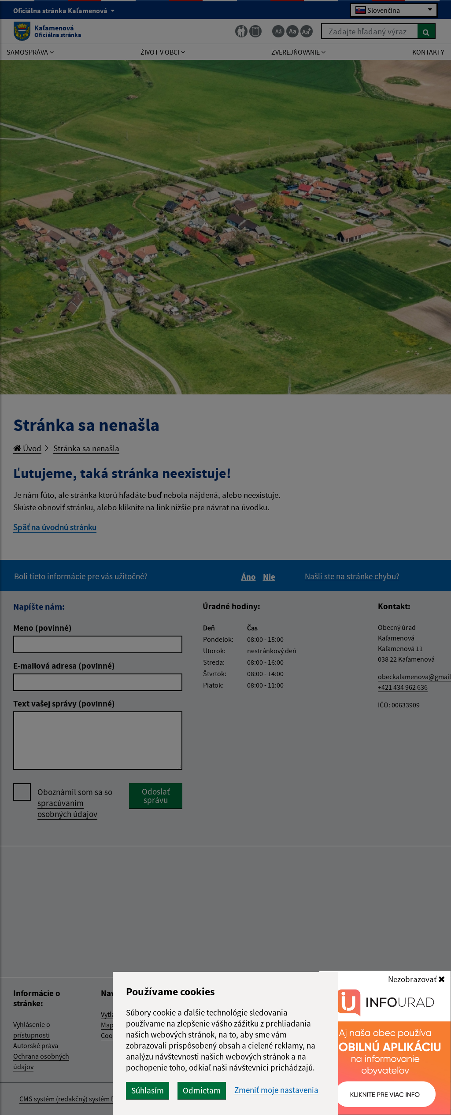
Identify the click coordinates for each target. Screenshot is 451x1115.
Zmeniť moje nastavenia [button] (276, 1090)
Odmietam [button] (202, 1090)
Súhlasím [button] (147, 1090)
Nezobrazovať (413, 979)
